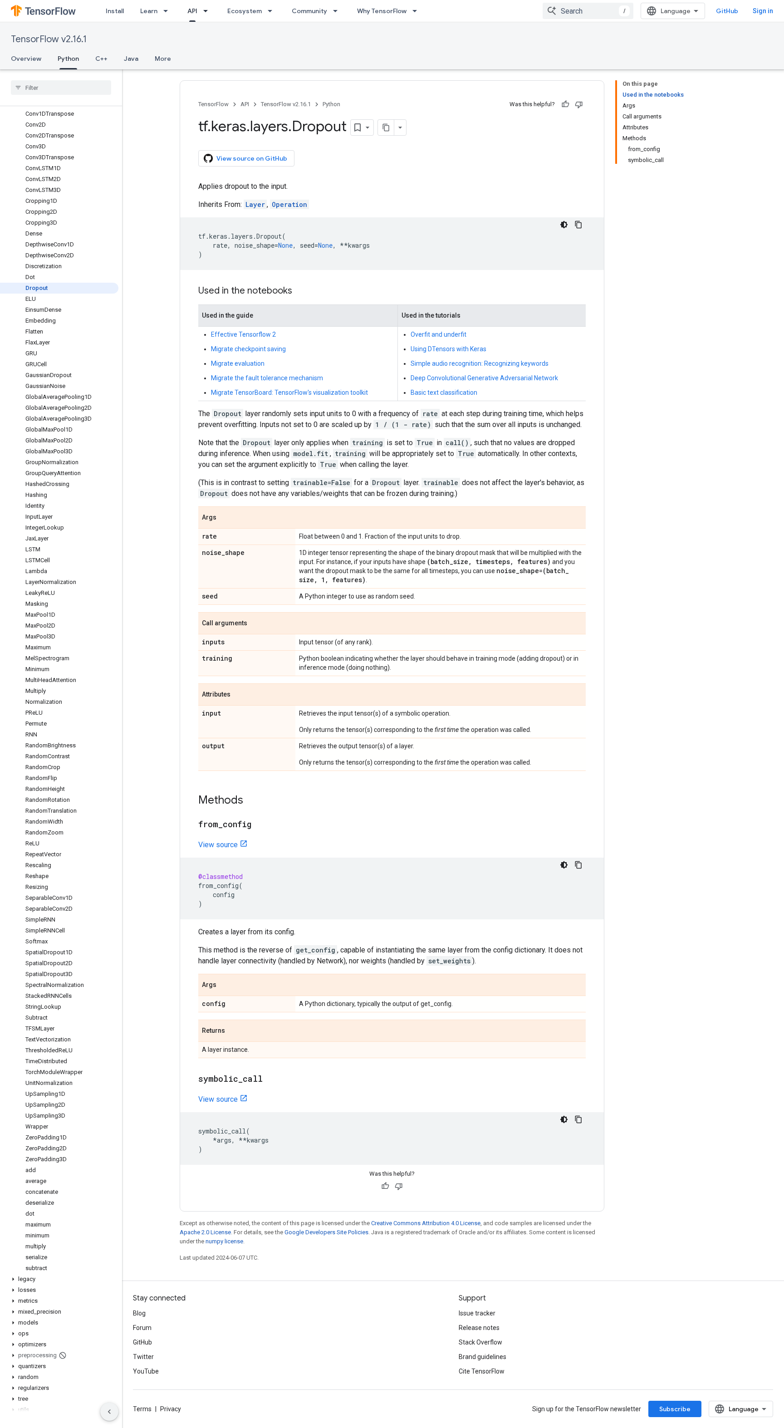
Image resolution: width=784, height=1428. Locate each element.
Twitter (143, 1356)
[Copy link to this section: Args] (225, 518)
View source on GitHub (251, 158)
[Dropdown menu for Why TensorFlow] (417, 11)
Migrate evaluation (238, 363)
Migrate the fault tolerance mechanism (267, 378)
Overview (26, 58)
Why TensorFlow (382, 11)
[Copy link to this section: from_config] (260, 825)
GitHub (727, 11)
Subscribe (675, 1409)
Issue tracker (477, 1313)
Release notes (479, 1327)
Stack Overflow (480, 1342)
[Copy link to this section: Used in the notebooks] (301, 291)
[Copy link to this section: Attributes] (239, 695)
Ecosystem (244, 11)
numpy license (224, 1241)
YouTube (146, 1371)
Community (309, 11)
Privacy (170, 1409)
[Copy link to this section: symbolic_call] (272, 1079)
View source (218, 844)
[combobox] (588, 11)
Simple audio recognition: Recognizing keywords (480, 363)
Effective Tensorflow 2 (243, 334)
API (192, 11)
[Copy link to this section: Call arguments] (256, 623)
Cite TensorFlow (482, 1371)
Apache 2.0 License (205, 1232)
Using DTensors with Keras (448, 349)
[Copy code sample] (578, 224)
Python (68, 58)
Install (115, 11)
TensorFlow (213, 104)
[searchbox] (61, 87)
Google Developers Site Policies (326, 1232)
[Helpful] (565, 104)
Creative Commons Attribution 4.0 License (425, 1223)
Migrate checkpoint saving (248, 349)
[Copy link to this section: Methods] (252, 800)
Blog (139, 1313)
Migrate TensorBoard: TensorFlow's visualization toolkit (289, 392)
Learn (148, 11)
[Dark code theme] (564, 224)
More (163, 58)
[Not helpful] (579, 104)
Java (131, 58)
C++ (101, 58)
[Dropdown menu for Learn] (168, 11)
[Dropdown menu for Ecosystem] (273, 11)
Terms (142, 1409)
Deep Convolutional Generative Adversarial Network (484, 378)
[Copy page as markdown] (386, 127)
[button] (59, 1279)
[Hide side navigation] (109, 1412)
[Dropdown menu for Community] (338, 11)
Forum (142, 1327)
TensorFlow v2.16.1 (49, 39)
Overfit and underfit (438, 334)
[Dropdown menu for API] (208, 11)
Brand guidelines (482, 1356)
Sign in (763, 11)
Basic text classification (444, 392)
